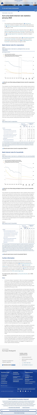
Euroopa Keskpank (4, 375)
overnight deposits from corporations (15, 34)
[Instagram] (23, 391)
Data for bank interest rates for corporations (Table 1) (15, 148)
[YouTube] (25, 391)
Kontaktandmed (4, 381)
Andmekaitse (27, 375)
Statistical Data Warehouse (25, 263)
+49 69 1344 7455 (26, 362)
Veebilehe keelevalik (29, 383)
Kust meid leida (4, 383)
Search (32, 3)
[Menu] (35, 3)
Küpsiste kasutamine (26, 407)
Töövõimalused (4, 376)
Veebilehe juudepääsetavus (30, 381)
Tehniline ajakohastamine (18, 379)
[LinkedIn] (20, 391)
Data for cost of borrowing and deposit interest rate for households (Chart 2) (17, 189)
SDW (26, 268)
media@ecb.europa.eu (28, 364)
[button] (35, 1)
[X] (18, 391)
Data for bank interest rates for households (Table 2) (15, 254)
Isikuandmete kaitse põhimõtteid (14, 407)
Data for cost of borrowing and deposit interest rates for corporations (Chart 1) (18, 83)
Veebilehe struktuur (4, 385)
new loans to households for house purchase (16, 26)
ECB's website (15, 271)
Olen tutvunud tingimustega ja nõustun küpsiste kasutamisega (19, 410)
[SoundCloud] (28, 391)
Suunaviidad (3, 378)
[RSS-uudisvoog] (31, 391)
